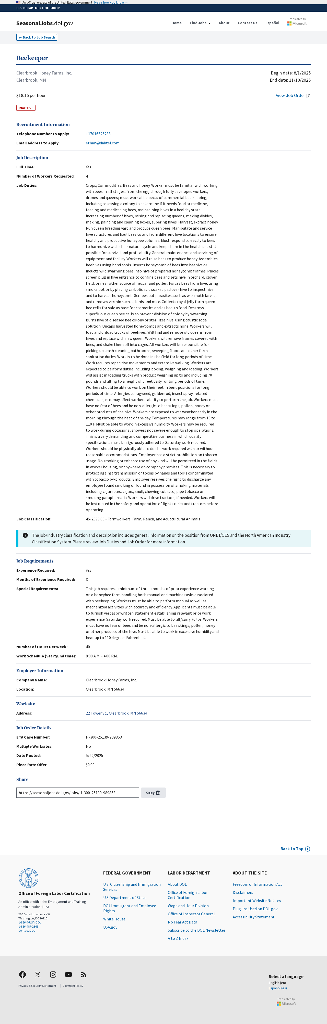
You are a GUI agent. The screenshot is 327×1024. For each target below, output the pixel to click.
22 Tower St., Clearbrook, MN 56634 (116, 713)
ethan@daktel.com (103, 142)
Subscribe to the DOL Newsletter (196, 930)
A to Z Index (178, 938)
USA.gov (110, 927)
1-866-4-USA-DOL (29, 922)
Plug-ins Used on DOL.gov (255, 908)
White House (114, 918)
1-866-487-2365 (28, 926)
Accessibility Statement (254, 916)
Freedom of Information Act (257, 884)
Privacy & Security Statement (37, 986)
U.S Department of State (124, 897)
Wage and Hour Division (188, 905)
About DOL (177, 884)
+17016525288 (98, 133)
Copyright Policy (73, 986)
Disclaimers (243, 892)
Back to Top (292, 849)
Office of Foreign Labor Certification (188, 895)
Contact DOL (26, 930)
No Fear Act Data (182, 922)
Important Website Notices (257, 900)
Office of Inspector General (191, 913)
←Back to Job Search (36, 37)
